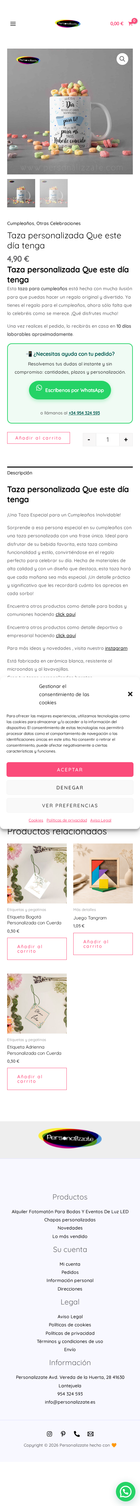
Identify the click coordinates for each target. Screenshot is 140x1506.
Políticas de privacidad (67, 820)
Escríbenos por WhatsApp (74, 390)
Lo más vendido (70, 1236)
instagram (116, 648)
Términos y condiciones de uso (70, 1341)
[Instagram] (49, 1434)
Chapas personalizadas (70, 1220)
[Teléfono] (77, 1434)
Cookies (36, 820)
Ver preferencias (70, 805)
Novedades (70, 1228)
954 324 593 (70, 1394)
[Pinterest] (63, 1434)
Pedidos (70, 1272)
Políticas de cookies (70, 1325)
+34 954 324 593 (84, 412)
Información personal (70, 1280)
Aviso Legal (100, 820)
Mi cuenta (70, 1264)
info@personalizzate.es (70, 1402)
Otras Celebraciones (58, 223)
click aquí (66, 614)
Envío (70, 1349)
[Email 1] (90, 1434)
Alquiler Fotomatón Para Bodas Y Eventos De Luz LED (70, 1212)
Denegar (70, 787)
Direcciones (70, 1289)
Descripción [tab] (19, 473)
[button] (130, 694)
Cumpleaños (20, 223)
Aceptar (70, 769)
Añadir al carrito (38, 438)
